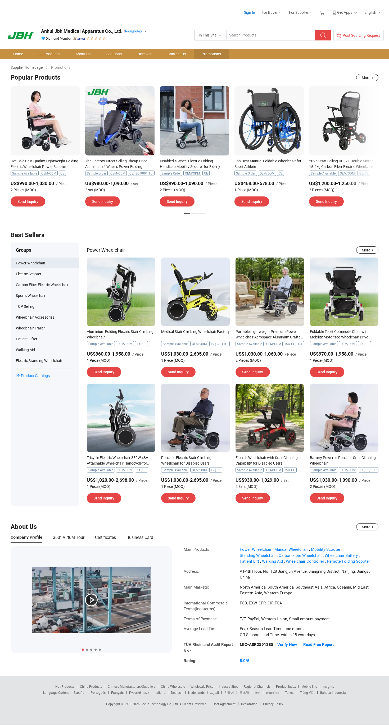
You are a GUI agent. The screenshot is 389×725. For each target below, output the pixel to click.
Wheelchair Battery (341, 555)
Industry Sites (228, 686)
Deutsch (177, 692)
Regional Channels (257, 686)
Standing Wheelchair (258, 555)
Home (18, 53)
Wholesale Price (202, 686)
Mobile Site (309, 686)
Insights (328, 686)
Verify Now (287, 644)
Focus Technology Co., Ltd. (160, 704)
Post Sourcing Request (361, 35)
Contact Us (177, 53)
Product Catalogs (35, 375)
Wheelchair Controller (305, 561)
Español (79, 692)
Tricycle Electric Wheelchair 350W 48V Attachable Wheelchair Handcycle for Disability (117, 463)
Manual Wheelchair (291, 549)
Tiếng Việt (307, 692)
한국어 (229, 692)
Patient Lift (249, 561)
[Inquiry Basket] (322, 12)
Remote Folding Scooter (348, 561)
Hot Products (64, 686)
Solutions (114, 53)
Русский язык (139, 692)
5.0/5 (245, 660)
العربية (214, 692)
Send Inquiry (27, 201)
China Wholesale (173, 686)
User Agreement (224, 704)
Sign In (249, 12)
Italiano (160, 692)
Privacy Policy (273, 704)
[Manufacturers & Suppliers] (39, 10)
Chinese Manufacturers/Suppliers (131, 686)
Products (52, 53)
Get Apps (344, 12)
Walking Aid (272, 561)
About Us (83, 53)
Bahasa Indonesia (333, 692)
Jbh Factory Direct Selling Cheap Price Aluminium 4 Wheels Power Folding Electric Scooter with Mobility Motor (116, 166)
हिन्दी (257, 692)
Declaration (249, 704)
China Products (91, 686)
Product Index (286, 686)
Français (117, 692)
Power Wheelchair (256, 549)
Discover (145, 53)
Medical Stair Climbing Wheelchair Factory (195, 331)
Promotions (211, 53)
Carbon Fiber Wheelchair (300, 555)
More (366, 77)
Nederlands (196, 692)
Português (98, 692)
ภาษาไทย (272, 692)
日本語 (244, 692)
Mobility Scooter (325, 549)
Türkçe (289, 692)
